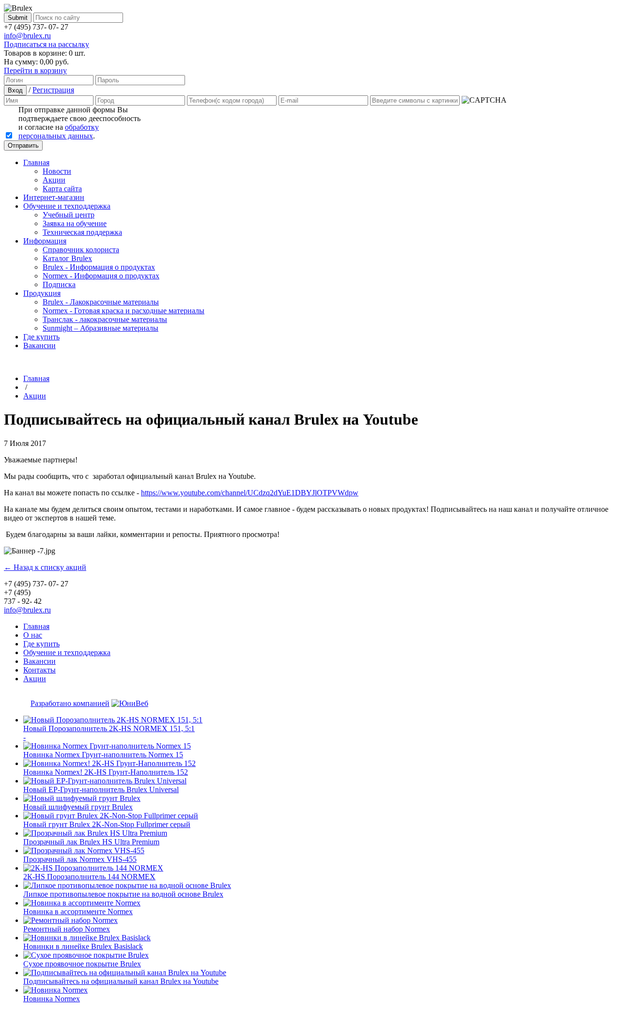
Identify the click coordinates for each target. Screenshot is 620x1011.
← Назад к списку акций (45, 567)
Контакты (39, 670)
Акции (54, 180)
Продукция (42, 293)
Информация (44, 241)
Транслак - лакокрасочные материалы (105, 319)
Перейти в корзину (35, 70)
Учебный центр (68, 215)
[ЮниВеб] (129, 703)
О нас (32, 635)
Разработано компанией (70, 703)
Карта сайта (62, 188)
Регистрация (53, 90)
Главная (36, 162)
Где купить (41, 337)
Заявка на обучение (75, 223)
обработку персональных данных (58, 131)
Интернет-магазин (53, 197)
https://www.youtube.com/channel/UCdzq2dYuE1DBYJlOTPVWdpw (249, 493)
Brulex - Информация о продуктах (99, 267)
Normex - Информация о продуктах (101, 276)
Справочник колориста (81, 249)
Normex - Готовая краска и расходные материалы (123, 310)
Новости (57, 171)
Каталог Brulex (67, 258)
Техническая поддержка (82, 232)
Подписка (59, 284)
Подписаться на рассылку (46, 44)
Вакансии (39, 345)
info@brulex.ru (27, 35)
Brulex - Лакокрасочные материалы (101, 302)
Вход (15, 90)
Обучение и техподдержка (66, 206)
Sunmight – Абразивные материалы (100, 328)
